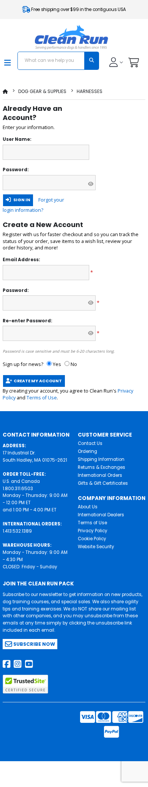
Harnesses (89, 91)
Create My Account (37, 381)
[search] (91, 60)
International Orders (100, 475)
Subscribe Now (33, 644)
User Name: (17, 139)
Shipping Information (101, 459)
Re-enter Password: (27, 321)
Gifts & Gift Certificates (103, 483)
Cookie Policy (92, 539)
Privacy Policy (92, 531)
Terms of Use (42, 397)
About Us (88, 507)
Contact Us (90, 443)
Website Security (96, 547)
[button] (133, 64)
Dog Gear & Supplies (42, 91)
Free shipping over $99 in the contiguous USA (78, 9)
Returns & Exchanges (101, 467)
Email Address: (21, 260)
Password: (16, 170)
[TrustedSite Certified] (25, 684)
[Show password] (90, 184)
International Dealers (101, 515)
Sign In (20, 200)
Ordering (87, 451)
